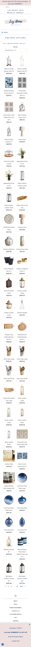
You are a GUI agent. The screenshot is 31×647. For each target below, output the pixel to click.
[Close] (29, 624)
